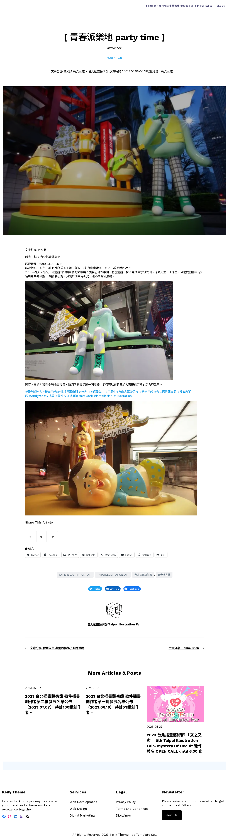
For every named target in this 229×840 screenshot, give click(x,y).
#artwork (86, 396)
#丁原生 (110, 391)
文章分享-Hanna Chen (184, 648)
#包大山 (84, 391)
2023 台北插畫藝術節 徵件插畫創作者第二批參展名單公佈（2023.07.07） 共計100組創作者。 (53, 704)
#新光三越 (146, 391)
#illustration (123, 396)
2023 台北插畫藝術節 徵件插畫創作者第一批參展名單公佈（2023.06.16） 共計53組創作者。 (113, 704)
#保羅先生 (97, 391)
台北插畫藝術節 (143, 574)
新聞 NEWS (114, 58)
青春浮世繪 (164, 574)
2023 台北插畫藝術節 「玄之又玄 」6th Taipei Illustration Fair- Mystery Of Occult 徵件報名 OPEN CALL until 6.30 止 (175, 743)
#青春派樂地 (33, 391)
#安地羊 (49, 396)
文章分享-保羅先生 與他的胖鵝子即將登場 (57, 648)
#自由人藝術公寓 (127, 391)
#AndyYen (36, 396)
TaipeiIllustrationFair (112, 574)
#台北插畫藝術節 (165, 391)
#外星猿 (72, 396)
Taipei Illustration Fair (75, 574)
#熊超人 (60, 396)
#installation (103, 396)
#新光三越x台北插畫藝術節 (60, 391)
